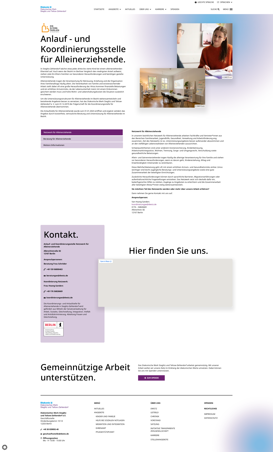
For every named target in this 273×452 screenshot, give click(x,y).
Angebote (114, 9)
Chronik (155, 416)
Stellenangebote (159, 439)
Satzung (155, 424)
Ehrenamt (101, 428)
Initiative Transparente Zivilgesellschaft (163, 429)
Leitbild (155, 412)
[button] (224, 2)
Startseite (99, 9)
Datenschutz (211, 418)
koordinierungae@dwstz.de (144, 204)
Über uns (144, 9)
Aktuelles (130, 9)
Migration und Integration (110, 424)
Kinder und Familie (105, 416)
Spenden (175, 9)
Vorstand (156, 420)
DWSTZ (154, 408)
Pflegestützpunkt (105, 432)
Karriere (159, 9)
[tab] (82, 132)
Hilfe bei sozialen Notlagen (110, 420)
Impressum (209, 414)
